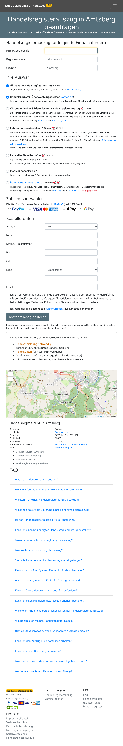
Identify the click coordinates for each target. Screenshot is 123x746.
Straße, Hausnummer (19, 243)
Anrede (10, 226)
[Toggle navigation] (114, 6)
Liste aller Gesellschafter (31, 155)
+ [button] (11, 374)
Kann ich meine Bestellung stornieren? (38, 651)
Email (9, 287)
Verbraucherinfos (16, 722)
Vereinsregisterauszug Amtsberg (32, 463)
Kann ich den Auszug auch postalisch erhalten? (43, 641)
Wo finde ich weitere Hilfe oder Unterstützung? (43, 671)
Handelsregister (92, 706)
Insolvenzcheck (23, 171)
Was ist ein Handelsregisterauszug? (36, 479)
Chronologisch (59, 120)
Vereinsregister (54, 698)
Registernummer (16, 59)
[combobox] (71, 51)
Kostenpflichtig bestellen (27, 317)
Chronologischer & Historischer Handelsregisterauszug (51, 108)
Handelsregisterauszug (27, 5)
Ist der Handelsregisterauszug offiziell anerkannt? (45, 519)
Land (9, 269)
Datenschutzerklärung (19, 726)
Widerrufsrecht (55, 308)
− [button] (11, 379)
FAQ (85, 695)
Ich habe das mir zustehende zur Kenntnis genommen (51, 308)
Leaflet (87, 416)
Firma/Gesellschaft (17, 50)
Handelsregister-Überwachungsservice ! (42, 97)
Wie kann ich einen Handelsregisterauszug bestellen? (47, 499)
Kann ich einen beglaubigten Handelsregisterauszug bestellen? (53, 530)
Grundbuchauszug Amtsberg (30, 452)
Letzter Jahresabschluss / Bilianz (36, 128)
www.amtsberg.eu (63, 447)
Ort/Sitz (11, 68)
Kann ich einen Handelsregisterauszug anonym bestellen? (49, 600)
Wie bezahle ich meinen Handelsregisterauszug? (44, 620)
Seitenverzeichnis (16, 733)
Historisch (42, 120)
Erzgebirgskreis (62, 432)
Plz (8, 252)
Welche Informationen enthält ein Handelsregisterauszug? (50, 489)
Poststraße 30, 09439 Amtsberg (71, 444)
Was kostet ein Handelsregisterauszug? (39, 550)
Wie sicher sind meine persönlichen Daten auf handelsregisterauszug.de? (59, 610)
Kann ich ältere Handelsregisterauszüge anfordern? (46, 590)
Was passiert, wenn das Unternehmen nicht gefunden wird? (51, 661)
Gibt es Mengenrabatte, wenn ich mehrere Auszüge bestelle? (52, 630)
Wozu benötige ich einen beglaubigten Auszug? (44, 540)
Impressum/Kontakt (18, 718)
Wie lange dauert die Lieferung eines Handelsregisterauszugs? (52, 509)
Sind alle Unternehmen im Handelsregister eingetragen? (48, 560)
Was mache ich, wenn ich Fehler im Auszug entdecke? (47, 580)
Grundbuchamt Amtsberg (28, 455)
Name (9, 235)
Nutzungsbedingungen (19, 730)
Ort (8, 261)
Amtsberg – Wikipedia (26, 459)
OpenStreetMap (100, 416)
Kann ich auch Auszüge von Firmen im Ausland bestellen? (49, 570)
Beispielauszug (74, 89)
